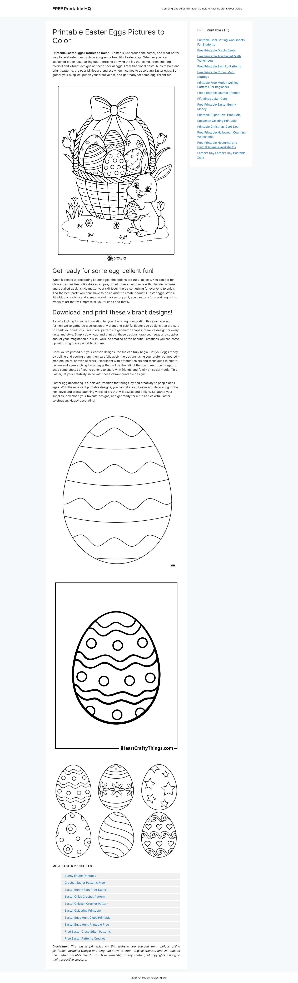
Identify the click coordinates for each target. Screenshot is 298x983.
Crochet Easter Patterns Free (85, 882)
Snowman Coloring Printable (217, 120)
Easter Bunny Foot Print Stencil (86, 889)
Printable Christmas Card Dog (218, 126)
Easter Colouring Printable (83, 910)
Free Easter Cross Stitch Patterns (88, 931)
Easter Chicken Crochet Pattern (86, 903)
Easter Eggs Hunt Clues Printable (88, 917)
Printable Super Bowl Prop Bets (219, 115)
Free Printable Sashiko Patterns (219, 66)
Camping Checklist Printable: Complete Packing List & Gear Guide (202, 8)
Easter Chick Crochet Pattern (85, 896)
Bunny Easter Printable (80, 875)
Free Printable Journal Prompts (218, 93)
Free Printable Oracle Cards (216, 50)
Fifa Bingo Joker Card (212, 98)
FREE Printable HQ (71, 8)
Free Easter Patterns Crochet (85, 938)
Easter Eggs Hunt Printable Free (87, 924)
